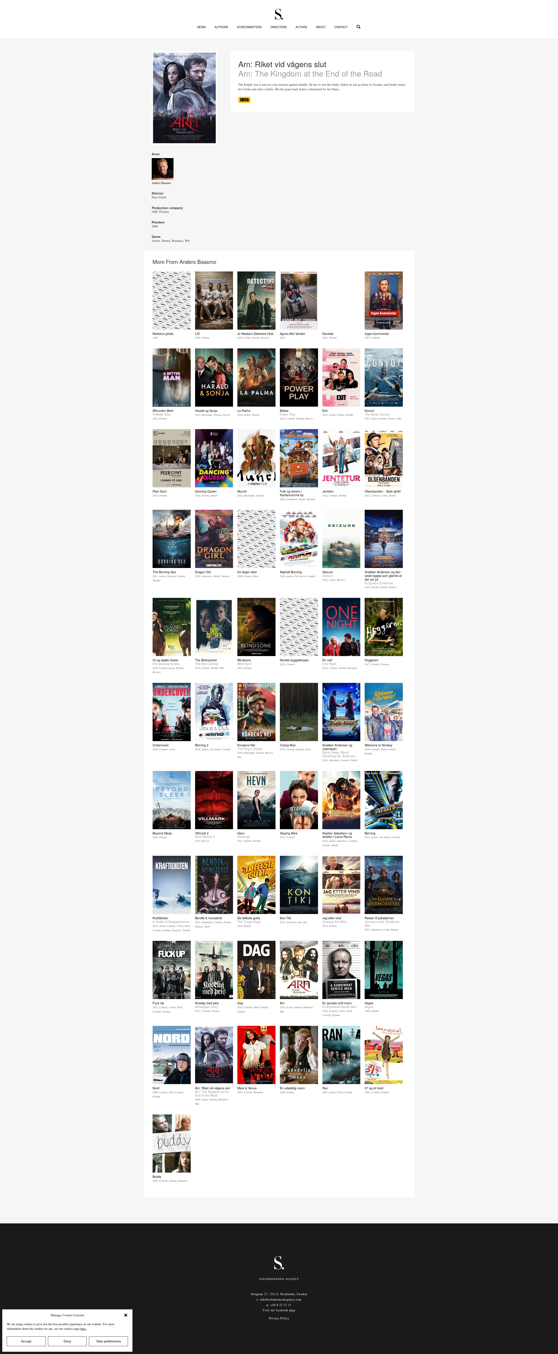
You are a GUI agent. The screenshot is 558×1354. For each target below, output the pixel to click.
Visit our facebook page (278, 1310)
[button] (126, 1315)
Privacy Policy (279, 1318)
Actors (301, 27)
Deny (67, 1341)
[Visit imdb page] (244, 102)
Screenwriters (249, 27)
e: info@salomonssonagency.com (279, 1299)
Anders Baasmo (161, 183)
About (321, 27)
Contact (341, 27)
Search (359, 26)
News (201, 27)
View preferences (108, 1341)
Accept (26, 1341)
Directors (278, 27)
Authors (221, 27)
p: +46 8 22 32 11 (279, 1305)
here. (83, 1329)
